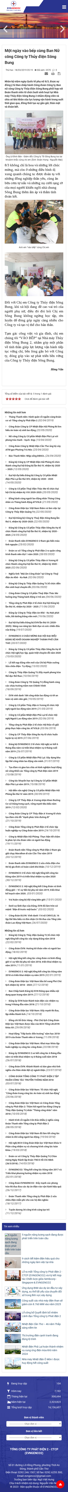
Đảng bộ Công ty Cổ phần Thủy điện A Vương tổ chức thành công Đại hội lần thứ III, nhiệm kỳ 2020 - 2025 (31, 564)
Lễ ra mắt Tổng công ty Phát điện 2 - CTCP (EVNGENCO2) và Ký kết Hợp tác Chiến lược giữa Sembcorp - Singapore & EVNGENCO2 (42, 1277)
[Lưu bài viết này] (59, 73)
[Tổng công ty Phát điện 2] (13, 6)
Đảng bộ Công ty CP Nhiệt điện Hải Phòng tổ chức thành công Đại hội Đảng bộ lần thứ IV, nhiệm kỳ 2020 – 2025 (32, 466)
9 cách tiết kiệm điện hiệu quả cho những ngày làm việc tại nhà (40, 1260)
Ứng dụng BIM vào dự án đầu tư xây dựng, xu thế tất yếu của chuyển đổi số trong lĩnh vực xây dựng (42, 1292)
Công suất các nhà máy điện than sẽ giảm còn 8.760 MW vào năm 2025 (42, 1302)
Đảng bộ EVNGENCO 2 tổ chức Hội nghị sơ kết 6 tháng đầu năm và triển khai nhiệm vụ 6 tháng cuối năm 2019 (31, 748)
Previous (7, 28)
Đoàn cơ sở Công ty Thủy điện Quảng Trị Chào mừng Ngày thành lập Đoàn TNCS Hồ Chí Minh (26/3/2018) (31, 1160)
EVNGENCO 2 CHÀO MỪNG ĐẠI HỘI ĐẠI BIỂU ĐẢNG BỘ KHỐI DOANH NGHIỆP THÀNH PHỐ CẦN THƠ (31, 639)
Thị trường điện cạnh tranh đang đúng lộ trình (40, 1337)
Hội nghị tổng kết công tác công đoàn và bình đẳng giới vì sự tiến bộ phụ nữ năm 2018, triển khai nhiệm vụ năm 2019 (33, 962)
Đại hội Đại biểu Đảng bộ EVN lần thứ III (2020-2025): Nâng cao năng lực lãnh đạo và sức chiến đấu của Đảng (32, 626)
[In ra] (53, 73)
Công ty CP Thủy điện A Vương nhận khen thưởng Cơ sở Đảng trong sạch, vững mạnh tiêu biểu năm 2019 (32, 804)
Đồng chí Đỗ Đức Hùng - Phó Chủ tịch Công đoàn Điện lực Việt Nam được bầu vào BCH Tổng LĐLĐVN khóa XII (32, 1024)
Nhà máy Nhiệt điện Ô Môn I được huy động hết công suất (40, 1361)
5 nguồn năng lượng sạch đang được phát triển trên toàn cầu (42, 1236)
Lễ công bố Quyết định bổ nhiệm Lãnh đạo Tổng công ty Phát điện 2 (41, 1314)
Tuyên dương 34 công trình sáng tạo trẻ (29, 1209)
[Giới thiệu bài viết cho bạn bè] (47, 73)
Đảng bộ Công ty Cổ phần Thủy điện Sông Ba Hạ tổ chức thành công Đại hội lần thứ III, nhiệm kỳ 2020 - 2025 (33, 531)
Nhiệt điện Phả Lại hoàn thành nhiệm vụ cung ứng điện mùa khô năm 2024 (42, 1350)
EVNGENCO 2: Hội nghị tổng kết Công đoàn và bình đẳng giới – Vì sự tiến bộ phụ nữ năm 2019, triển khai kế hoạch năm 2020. (33, 890)
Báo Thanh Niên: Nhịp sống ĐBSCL (27, 455)
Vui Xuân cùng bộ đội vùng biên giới (27, 899)
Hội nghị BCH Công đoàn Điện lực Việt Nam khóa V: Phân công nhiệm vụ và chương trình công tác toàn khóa (33, 1146)
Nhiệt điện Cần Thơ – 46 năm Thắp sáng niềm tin (41, 1326)
